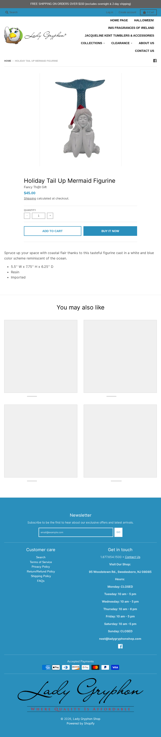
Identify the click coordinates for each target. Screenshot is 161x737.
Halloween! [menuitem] (144, 20)
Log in (109, 12)
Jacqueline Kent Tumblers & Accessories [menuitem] (119, 35)
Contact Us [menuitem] (144, 50)
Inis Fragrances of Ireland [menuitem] (131, 27)
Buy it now (110, 231)
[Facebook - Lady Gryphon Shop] (155, 61)
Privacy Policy (41, 566)
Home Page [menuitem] (119, 20)
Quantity (30, 210)
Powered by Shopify (81, 723)
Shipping (30, 198)
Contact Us (132, 557)
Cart (150, 12)
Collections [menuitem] (91, 43)
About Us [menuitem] (146, 43)
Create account (127, 12)
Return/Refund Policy (41, 571)
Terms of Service (41, 562)
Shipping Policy (41, 576)
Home (7, 61)
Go (118, 532)
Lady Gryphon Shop (86, 718)
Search (40, 557)
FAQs (40, 580)
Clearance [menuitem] (120, 43)
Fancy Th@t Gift (35, 187)
